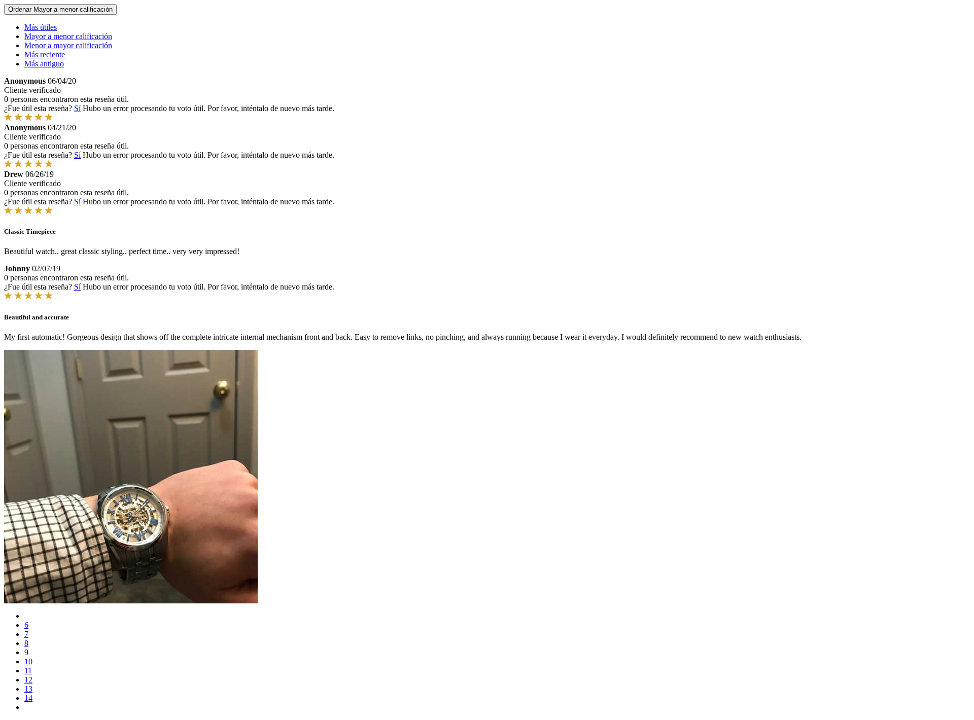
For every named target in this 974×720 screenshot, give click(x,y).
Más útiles (40, 27)
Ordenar (60, 9)
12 (28, 679)
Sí (77, 108)
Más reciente (44, 54)
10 (28, 661)
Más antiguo (44, 63)
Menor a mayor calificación (68, 45)
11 (28, 670)
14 (28, 698)
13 (28, 689)
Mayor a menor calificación (68, 36)
